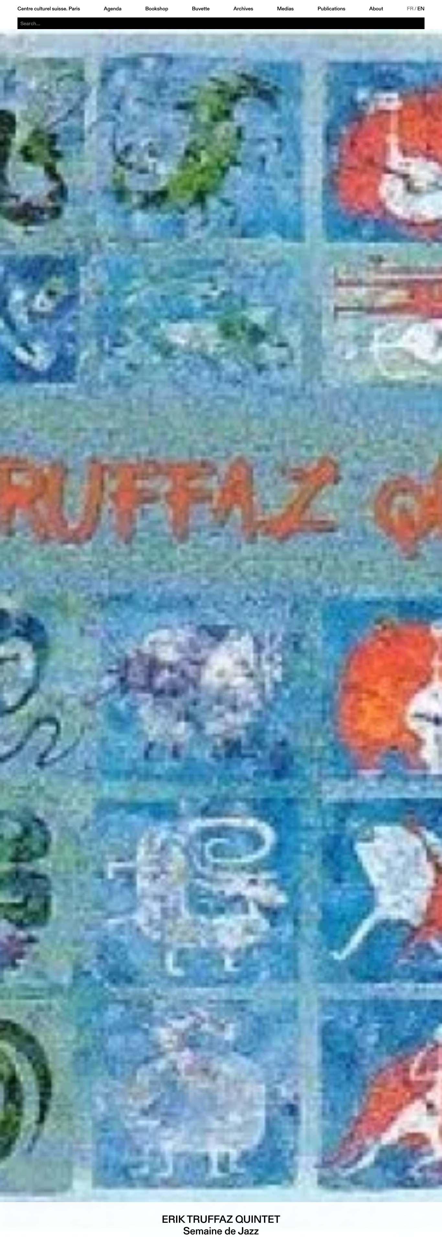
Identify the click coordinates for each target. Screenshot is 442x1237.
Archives (243, 9)
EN (421, 9)
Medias (285, 9)
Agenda (113, 9)
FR (410, 9)
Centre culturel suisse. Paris (48, 9)
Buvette (201, 9)
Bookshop (156, 9)
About (376, 9)
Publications (331, 9)
